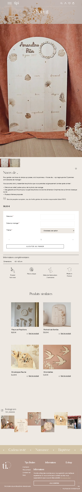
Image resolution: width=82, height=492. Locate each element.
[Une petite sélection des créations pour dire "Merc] (61, 419)
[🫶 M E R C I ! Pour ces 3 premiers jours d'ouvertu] (74, 422)
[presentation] (3, 90)
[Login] (65, 3)
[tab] (16, 258)
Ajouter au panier (35, 246)
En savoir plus (65, 478)
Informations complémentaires (16, 257)
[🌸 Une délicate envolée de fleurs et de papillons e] (34, 419)
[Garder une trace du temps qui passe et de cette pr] (7, 422)
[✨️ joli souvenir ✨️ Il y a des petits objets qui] (47, 425)
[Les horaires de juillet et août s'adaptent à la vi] (21, 425)
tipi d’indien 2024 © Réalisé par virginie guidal (17, 486)
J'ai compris (54, 483)
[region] (54, 477)
